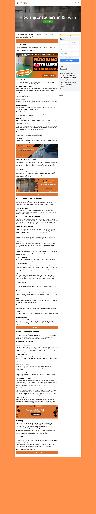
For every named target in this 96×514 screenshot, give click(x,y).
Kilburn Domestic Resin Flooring (68, 77)
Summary (62, 86)
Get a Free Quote (37, 195)
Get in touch (48, 21)
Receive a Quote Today (37, 452)
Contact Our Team (37, 41)
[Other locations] (75, 3)
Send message (69, 60)
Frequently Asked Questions (67, 84)
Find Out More (37, 328)
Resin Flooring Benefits (65, 80)
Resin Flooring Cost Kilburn (66, 73)
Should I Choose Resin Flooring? (68, 82)
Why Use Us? (63, 71)
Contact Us (62, 89)
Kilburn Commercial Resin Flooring (68, 75)
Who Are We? (63, 68)
